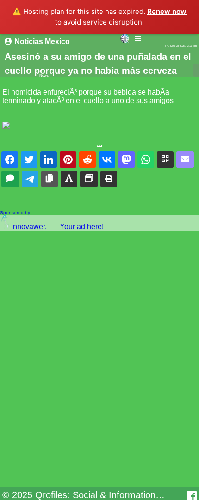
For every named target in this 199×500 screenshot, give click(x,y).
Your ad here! (82, 227)
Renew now (167, 11)
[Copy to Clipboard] (49, 179)
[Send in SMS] (10, 179)
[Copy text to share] (69, 179)
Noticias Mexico (42, 41)
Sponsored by (15, 212)
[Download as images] (89, 179)
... (99, 143)
